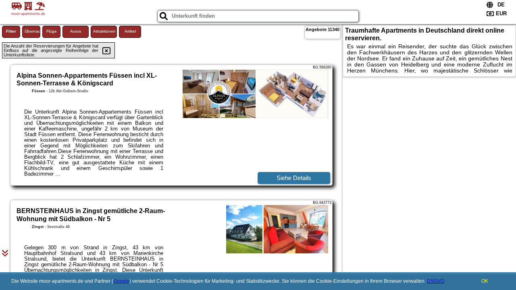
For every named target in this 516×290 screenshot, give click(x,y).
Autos (75, 31)
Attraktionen (104, 31)
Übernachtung (32, 31)
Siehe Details (294, 177)
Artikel (130, 31)
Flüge (51, 31)
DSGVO (435, 281)
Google (121, 281)
